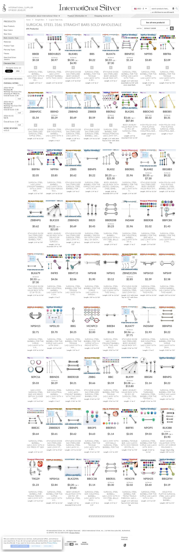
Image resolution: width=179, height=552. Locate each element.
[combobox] (164, 8)
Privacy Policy (52, 543)
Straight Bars (39, 20)
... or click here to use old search (162, 12)
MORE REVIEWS (11, 128)
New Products (9, 26)
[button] (140, 8)
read (19, 99)
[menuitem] (45, 16)
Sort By (139, 28)
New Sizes (8, 34)
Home (28, 20)
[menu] (101, 16)
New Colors (8, 30)
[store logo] (4, 7)
